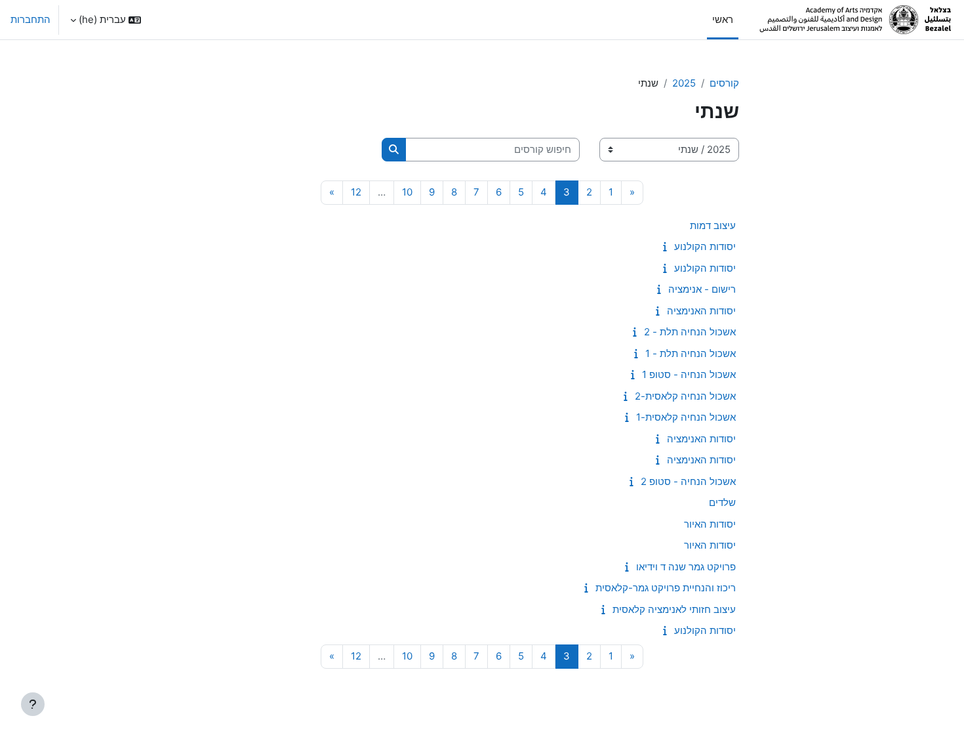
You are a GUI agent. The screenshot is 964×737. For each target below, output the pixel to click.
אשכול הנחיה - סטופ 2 (688, 481)
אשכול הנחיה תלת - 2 (690, 332)
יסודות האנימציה (701, 311)
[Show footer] (33, 704)
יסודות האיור (710, 524)
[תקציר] (662, 246)
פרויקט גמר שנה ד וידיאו (686, 566)
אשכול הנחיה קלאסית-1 (686, 417)
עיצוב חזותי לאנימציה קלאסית (674, 609)
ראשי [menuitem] (722, 19)
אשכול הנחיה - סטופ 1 (689, 374)
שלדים (722, 502)
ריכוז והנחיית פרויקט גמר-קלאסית (665, 587)
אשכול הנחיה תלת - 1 (690, 353)
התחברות (30, 19)
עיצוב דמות (713, 225)
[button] (106, 19)
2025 (684, 83)
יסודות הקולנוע (705, 246)
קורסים (724, 83)
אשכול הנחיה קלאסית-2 (685, 396)
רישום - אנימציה (702, 289)
